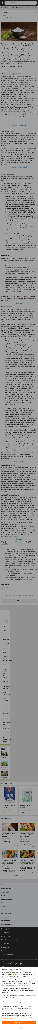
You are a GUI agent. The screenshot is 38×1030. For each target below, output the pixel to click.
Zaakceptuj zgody (19, 1022)
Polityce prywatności (7, 1018)
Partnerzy (4, 1010)
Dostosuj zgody (28, 1002)
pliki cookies (15, 974)
